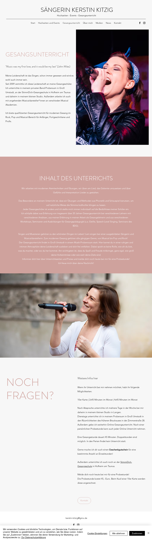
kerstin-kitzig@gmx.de (76, 518)
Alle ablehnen (118, 533)
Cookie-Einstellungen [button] (97, 533)
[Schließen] (148, 533)
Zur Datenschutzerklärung (33, 537)
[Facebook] (139, 22)
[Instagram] (144, 22)
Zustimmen (137, 533)
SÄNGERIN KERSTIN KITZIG (77, 10)
